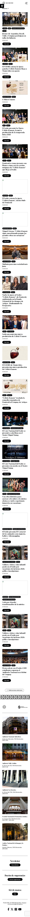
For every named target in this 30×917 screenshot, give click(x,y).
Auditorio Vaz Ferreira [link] (9, 790)
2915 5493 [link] (5, 848)
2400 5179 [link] (5, 793)
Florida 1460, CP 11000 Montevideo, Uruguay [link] (14, 902)
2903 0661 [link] (11, 820)
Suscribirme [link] (15, 865)
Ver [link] (15, 894)
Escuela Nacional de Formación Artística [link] (14, 816)
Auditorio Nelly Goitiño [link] (9, 763)
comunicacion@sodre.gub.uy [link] (15, 904)
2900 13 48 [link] (5, 767)
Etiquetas (5, 8)
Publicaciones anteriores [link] (15, 690)
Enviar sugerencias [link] (15, 879)
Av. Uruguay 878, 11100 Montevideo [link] (11, 819)
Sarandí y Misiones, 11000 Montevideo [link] (12, 847)
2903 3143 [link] (5, 820)
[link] (7, 3)
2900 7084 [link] (5, 740)
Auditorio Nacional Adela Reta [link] (11, 737)
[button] (2, 6)
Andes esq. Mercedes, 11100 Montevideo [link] (12, 739)
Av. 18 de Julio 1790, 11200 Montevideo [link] (12, 792)
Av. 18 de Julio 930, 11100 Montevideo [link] (11, 765)
